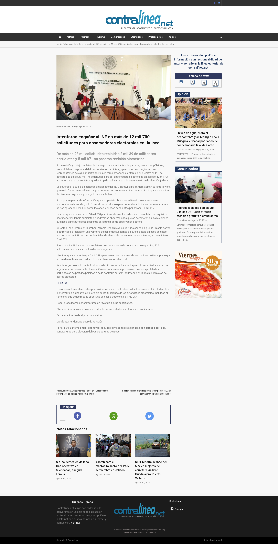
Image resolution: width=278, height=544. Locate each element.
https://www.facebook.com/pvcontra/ (214, 3)
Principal (178, 509)
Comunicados (118, 37)
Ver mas (76, 522)
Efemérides (137, 37)
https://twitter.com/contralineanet (219, 3)
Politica (70, 37)
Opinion (85, 37)
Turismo (101, 37)
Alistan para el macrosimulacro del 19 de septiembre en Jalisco (113, 466)
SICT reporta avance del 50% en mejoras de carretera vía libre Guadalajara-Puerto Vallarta (151, 470)
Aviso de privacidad (213, 540)
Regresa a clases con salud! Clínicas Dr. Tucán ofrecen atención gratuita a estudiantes (197, 212)
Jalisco (172, 37)
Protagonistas (155, 37)
